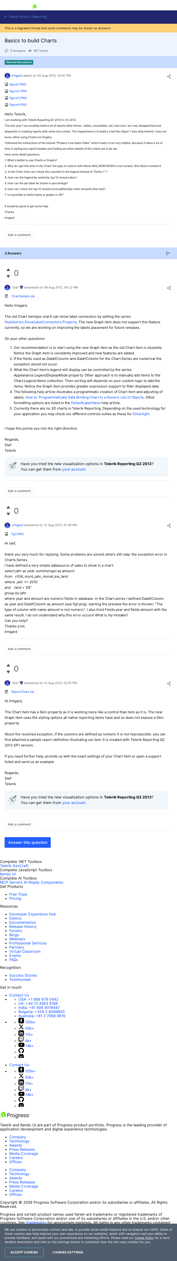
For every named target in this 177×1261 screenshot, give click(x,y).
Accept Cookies (24, 1252)
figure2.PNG (18, 91)
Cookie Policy (144, 1238)
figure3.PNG (18, 98)
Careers (16, 1157)
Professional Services (28, 943)
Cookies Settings (68, 1252)
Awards (15, 1145)
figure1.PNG (17, 84)
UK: (38, 1003)
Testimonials (20, 979)
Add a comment (19, 235)
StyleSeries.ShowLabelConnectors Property (41, 322)
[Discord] (21, 1057)
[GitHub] (21, 1052)
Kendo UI (8, 874)
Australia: (41, 1016)
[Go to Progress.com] (15, 1117)
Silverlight (141, 414)
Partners (16, 947)
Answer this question (27, 842)
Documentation (22, 922)
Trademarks (36, 1222)
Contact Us (19, 995)
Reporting (40, 16)
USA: (38, 999)
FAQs (13, 959)
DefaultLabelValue (85, 403)
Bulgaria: (41, 1012)
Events (15, 955)
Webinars (17, 939)
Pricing (15, 898)
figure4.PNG (18, 105)
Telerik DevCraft (14, 865)
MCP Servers (11, 882)
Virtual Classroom (25, 951)
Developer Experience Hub (32, 914)
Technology (19, 1141)
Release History (22, 926)
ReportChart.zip (23, 691)
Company (17, 1137)
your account (73, 469)
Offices (15, 1161)
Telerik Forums (19, 16)
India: (39, 1007)
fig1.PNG (18, 534)
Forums (15, 930)
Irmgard (17, 75)
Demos (15, 918)
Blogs (14, 934)
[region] (88, 1242)
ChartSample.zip (23, 296)
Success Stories (23, 975)
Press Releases (22, 1149)
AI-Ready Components (43, 882)
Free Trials (18, 894)
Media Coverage (23, 1153)
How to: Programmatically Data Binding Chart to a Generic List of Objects (84, 397)
